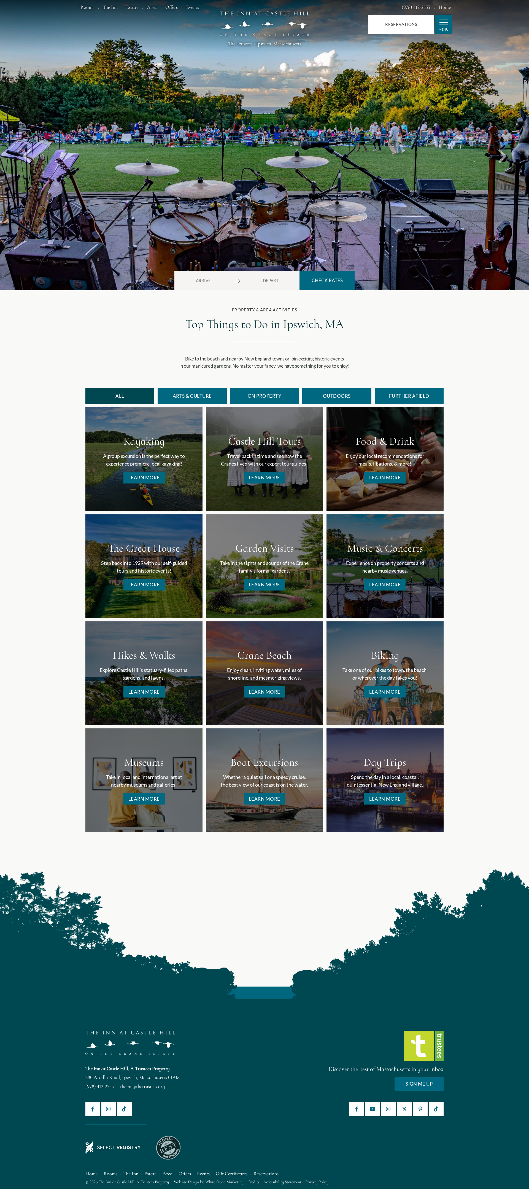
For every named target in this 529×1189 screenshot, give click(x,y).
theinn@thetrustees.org (142, 1086)
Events (192, 7)
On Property (265, 396)
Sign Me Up (419, 1084)
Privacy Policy (316, 1181)
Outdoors (337, 396)
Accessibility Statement (282, 1181)
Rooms (87, 7)
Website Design (186, 1181)
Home (445, 7)
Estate (132, 7)
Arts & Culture (192, 396)
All (119, 396)
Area (152, 7)
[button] (26, 145)
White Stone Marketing (224, 1181)
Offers (171, 7)
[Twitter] (404, 1109)
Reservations (401, 24)
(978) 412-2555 (416, 7)
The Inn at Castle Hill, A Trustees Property (127, 1068)
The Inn (110, 7)
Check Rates (327, 280)
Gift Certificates (231, 1174)
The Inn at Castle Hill (264, 20)
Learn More (144, 477)
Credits (253, 1181)
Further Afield (409, 396)
